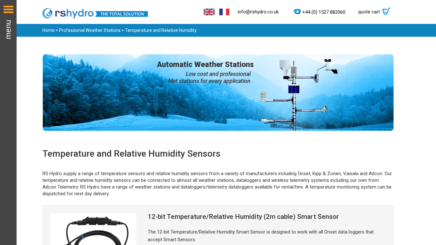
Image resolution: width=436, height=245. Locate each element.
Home (48, 30)
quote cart (372, 12)
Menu (8, 122)
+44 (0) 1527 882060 (323, 12)
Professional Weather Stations (90, 30)
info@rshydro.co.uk (258, 12)
